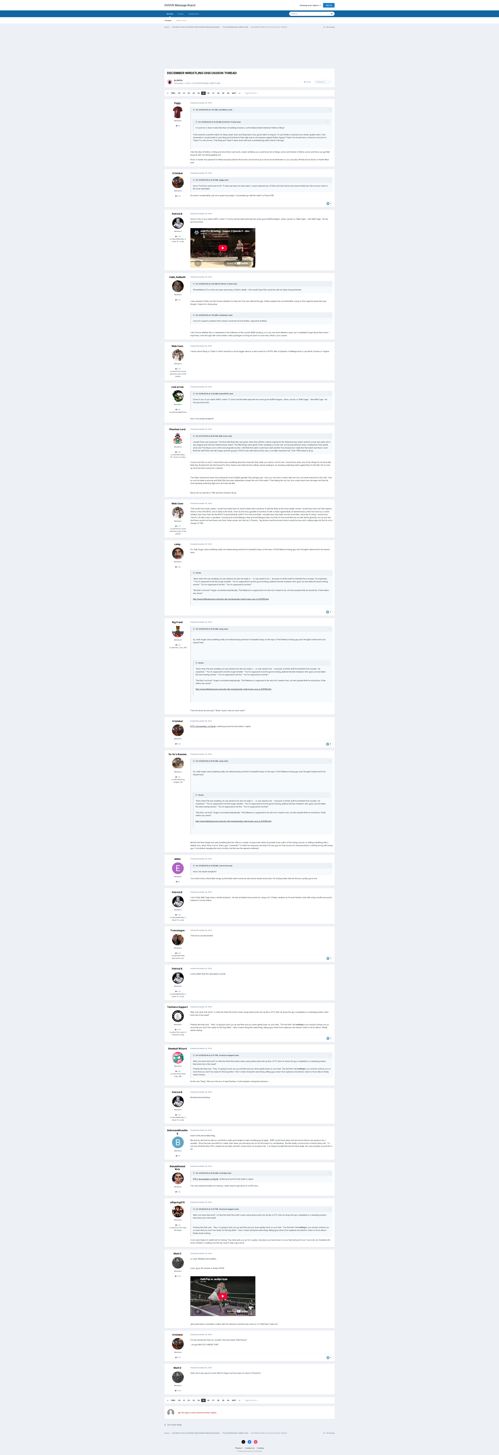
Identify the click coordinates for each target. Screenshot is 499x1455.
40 (228, 93)
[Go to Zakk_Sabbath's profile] (178, 286)
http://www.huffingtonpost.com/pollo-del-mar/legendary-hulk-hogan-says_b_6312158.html (231, 599)
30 (179, 93)
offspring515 (177, 1202)
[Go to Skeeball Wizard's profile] (178, 1058)
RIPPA (180, 80)
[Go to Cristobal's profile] (178, 182)
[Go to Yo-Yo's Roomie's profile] (178, 763)
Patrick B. (177, 213)
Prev (173, 93)
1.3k (178, 1192)
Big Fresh (177, 622)
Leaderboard (193, 14)
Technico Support (177, 1007)
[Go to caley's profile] (178, 553)
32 (189, 93)
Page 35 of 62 (251, 93)
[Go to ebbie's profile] (178, 868)
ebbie (177, 859)
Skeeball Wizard (177, 1048)
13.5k (178, 1029)
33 (194, 93)
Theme (238, 1448)
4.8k (179, 567)
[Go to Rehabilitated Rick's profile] (178, 1178)
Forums (168, 20)
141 (178, 1156)
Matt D (177, 1253)
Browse (170, 14)
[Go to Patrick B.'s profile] (178, 223)
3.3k (179, 236)
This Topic (321, 14)
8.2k (179, 196)
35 (203, 93)
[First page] (168, 93)
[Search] (332, 14)
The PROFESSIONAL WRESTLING (206, 83)
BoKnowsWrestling (177, 1132)
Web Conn (177, 346)
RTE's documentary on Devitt (202, 726)
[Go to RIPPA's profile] (170, 82)
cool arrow (177, 387)
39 (223, 93)
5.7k (179, 369)
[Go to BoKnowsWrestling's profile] (178, 1142)
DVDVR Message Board (179, 5)
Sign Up (329, 5)
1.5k (178, 1225)
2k (179, 126)
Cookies (260, 1448)
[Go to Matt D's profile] (178, 1263)
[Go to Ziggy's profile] (178, 112)
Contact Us (249, 1448)
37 (213, 93)
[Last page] (240, 93)
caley (177, 544)
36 (208, 93)
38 (218, 93)
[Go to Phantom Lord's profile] (178, 438)
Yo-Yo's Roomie (177, 754)
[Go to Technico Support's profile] (178, 1016)
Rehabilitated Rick (177, 1168)
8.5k (179, 953)
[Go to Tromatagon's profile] (178, 939)
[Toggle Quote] (194, 110)
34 (199, 93)
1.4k (178, 777)
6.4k (179, 300)
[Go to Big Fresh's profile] (178, 631)
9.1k (178, 645)
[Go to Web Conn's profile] (178, 355)
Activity (181, 14)
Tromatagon (177, 930)
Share (308, 82)
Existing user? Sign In (310, 5)
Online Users (181, 20)
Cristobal (177, 173)
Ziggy (177, 103)
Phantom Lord (177, 429)
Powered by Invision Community (249, 1451)
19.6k (178, 1276)
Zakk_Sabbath (177, 277)
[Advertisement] (211, 50)
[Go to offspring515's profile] (178, 1211)
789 (179, 1071)
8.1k (178, 409)
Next (234, 93)
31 (184, 93)
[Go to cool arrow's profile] (178, 396)
